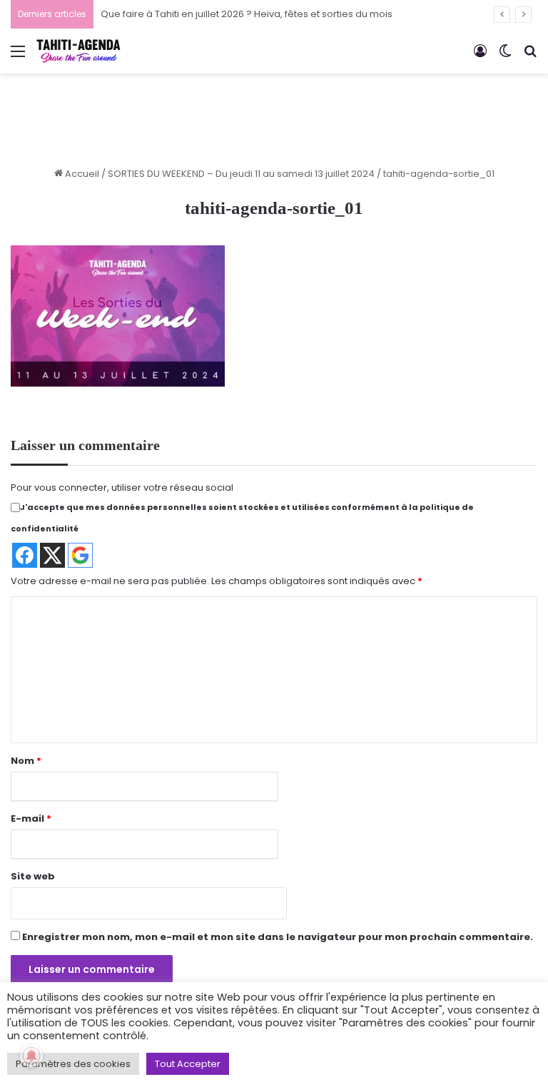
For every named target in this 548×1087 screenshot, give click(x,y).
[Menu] (18, 57)
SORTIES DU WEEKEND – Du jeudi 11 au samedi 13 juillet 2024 (241, 173)
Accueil (81, 173)
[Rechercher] (530, 57)
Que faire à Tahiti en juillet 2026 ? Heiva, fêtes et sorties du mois (246, 14)
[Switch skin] (505, 57)
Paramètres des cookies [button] (73, 1064)
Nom (26, 760)
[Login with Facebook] (24, 555)
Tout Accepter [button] (187, 1064)
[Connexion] (480, 57)
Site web (33, 876)
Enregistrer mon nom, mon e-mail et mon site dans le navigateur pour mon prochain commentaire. (277, 937)
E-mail (31, 818)
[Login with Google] (80, 555)
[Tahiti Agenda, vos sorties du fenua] (78, 51)
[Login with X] (52, 555)
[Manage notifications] (31, 1055)
